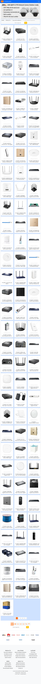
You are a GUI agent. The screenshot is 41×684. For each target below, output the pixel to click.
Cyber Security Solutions (20, 657)
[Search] (25, 23)
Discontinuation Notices (8, 668)
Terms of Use (23, 672)
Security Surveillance (17, 20)
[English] (18, 624)
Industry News (8, 663)
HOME (2, 20)
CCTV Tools (33, 652)
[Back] (26, 624)
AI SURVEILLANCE (7, 1)
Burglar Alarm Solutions (20, 655)
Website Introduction (20, 663)
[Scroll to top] (29, 624)
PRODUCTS (8, 20)
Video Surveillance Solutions (20, 652)
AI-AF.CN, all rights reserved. (23, 671)
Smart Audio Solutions (20, 654)
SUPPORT (33, 650)
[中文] (20, 624)
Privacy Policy (17, 672)
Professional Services (33, 655)
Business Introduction (20, 664)
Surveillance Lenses (8, 654)
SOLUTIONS (20, 650)
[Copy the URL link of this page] (23, 624)
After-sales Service (33, 657)
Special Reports (8, 664)
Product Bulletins (7, 666)
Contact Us (20, 668)
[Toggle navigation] (38, 1)
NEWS (7, 661)
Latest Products (8, 657)
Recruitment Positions (20, 666)
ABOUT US (20, 661)
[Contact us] (15, 624)
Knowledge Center (33, 654)
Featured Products (8, 655)
